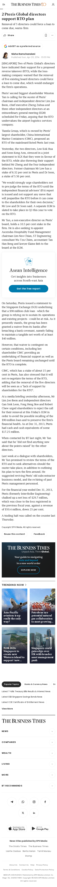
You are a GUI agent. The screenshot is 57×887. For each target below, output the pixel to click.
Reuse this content (14, 534)
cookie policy (27, 870)
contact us (24, 865)
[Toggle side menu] (3, 4)
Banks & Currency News (36, 684)
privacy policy (42, 865)
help (32, 865)
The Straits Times (18, 846)
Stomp (28, 855)
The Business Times (38, 846)
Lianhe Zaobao (13, 851)
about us (13, 865)
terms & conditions (11, 870)
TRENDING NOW (13, 585)
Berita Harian (29, 851)
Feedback (39, 534)
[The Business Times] (26, 4)
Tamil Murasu (44, 851)
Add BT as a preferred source (24, 46)
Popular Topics (11, 684)
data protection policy (44, 870)
